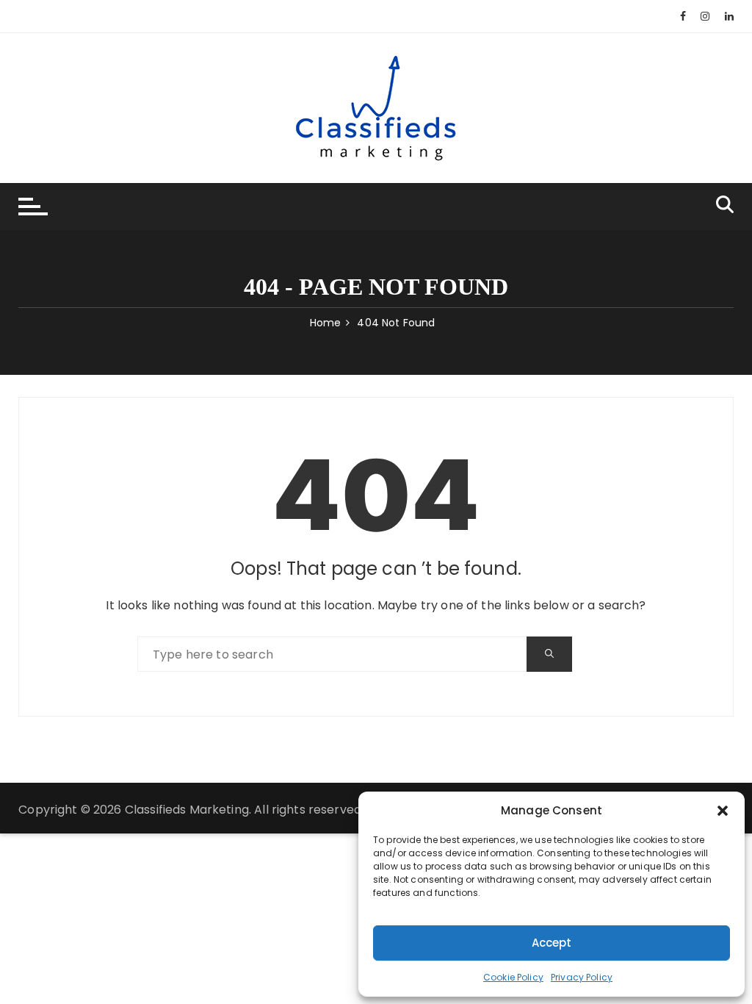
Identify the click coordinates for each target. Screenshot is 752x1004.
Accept (552, 942)
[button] (722, 810)
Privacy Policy (581, 977)
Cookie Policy (513, 977)
